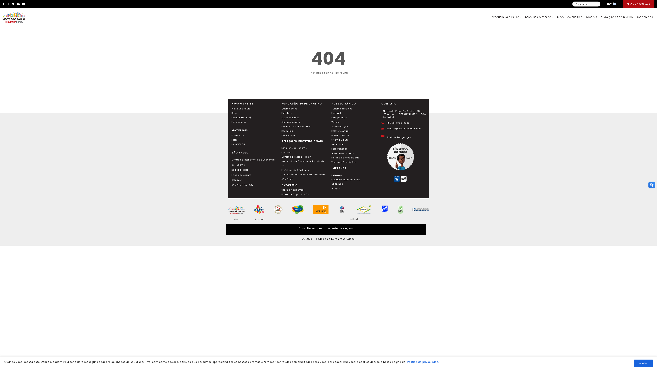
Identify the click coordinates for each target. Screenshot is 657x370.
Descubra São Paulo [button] (506, 17)
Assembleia (338, 144)
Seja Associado (290, 122)
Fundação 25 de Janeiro (617, 17)
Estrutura (286, 113)
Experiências (239, 122)
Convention (288, 135)
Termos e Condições (343, 162)
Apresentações (340, 126)
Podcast (336, 113)
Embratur (286, 152)
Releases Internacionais (345, 179)
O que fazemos (290, 117)
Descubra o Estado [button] (538, 17)
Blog (560, 17)
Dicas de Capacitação (295, 194)
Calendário (575, 17)
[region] (328, 363)
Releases (336, 175)
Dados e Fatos (239, 170)
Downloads (238, 135)
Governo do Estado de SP (296, 157)
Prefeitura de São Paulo (295, 170)
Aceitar (643, 363)
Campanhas (339, 117)
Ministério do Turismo (294, 148)
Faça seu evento (241, 175)
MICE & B (591, 17)
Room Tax (287, 131)
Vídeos (335, 122)
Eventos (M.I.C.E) (241, 117)
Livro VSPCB (238, 144)
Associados (645, 17)
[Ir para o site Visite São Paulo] (12, 16)
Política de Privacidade (345, 157)
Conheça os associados (296, 126)
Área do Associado (638, 4)
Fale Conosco (339, 148)
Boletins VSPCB (340, 135)
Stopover (236, 180)
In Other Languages (399, 137)
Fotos (234, 140)
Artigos (335, 188)
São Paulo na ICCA (242, 185)
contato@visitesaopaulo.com (404, 128)
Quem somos (289, 108)
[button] (651, 185)
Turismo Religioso (341, 108)
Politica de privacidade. (423, 362)
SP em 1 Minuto (340, 140)
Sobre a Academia (292, 190)
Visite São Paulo (240, 108)
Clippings (337, 184)
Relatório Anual (340, 131)
